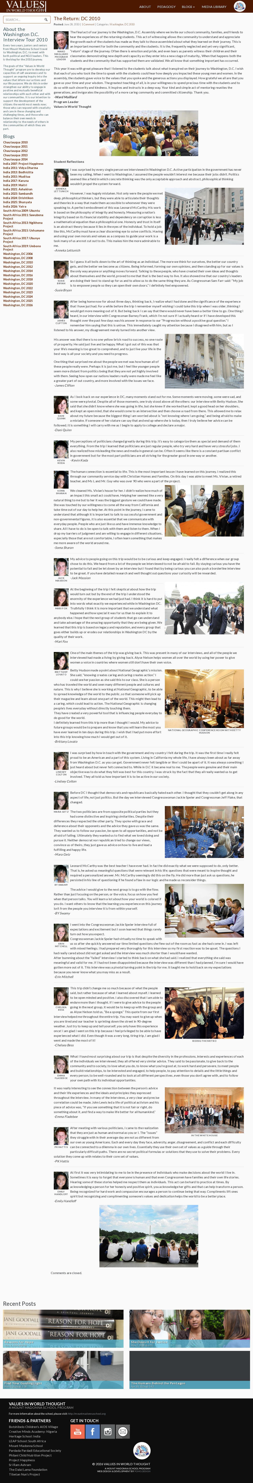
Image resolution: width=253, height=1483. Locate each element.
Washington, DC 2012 (18, 266)
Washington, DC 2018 (18, 279)
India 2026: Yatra (14, 206)
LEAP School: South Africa (27, 1441)
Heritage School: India (24, 1436)
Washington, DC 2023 (18, 292)
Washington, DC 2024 (18, 296)
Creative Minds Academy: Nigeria (33, 1431)
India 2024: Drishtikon (18, 198)
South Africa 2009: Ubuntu (21, 210)
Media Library (214, 6)
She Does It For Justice (149, 1342)
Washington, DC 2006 (18, 253)
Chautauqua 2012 (15, 150)
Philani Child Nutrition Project (30, 1455)
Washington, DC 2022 (18, 288)
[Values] (44, 6)
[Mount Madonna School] (240, 6)
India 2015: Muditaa (16, 176)
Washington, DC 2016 (18, 275)
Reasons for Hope (19, 1342)
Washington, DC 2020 (18, 283)
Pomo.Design (143, 1471)
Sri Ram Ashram (20, 1465)
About (145, 6)
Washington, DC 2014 (18, 271)
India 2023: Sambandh (18, 193)
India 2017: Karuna (16, 180)
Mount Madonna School (26, 1446)
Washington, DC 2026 (18, 305)
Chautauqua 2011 (15, 146)
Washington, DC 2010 (18, 262)
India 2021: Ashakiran (17, 189)
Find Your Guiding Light (23, 1383)
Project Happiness (22, 1460)
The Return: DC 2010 (77, 18)
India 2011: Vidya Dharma (20, 168)
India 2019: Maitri (15, 185)
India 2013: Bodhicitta (18, 172)
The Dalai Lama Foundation (28, 1469)
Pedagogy (166, 6)
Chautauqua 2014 (15, 159)
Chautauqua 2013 (15, 155)
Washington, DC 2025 (18, 300)
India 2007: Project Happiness (23, 163)
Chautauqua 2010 (15, 142)
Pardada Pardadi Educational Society (35, 1450)
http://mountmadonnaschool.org (87, 1413)
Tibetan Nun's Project (24, 1474)
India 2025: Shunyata (17, 202)
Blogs (187, 6)
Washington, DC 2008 (18, 258)
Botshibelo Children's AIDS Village (33, 1427)
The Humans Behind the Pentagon (158, 1383)
